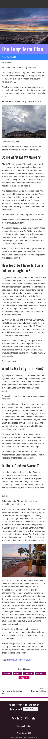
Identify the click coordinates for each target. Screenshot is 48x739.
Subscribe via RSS (24, 733)
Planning (11, 660)
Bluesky (17, 673)
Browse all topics (24, 726)
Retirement (20, 660)
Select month (16, 709)
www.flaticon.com (32, 738)
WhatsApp (40, 673)
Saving (28, 660)
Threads (7, 673)
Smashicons (22, 738)
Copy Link (24, 678)
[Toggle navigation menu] (3, 3)
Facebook (28, 673)
